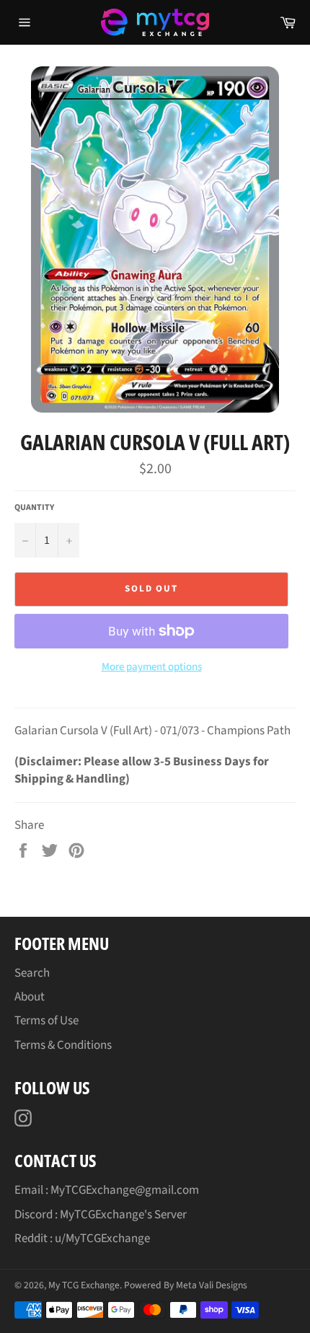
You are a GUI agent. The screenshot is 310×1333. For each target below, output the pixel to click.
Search (32, 973)
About (29, 997)
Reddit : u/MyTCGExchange (82, 1238)
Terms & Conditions (63, 1045)
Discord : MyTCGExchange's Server (100, 1214)
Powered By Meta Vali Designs (185, 1285)
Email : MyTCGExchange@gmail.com (106, 1190)
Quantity (34, 508)
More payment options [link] (152, 667)
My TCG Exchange (84, 1285)
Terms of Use (46, 1020)
